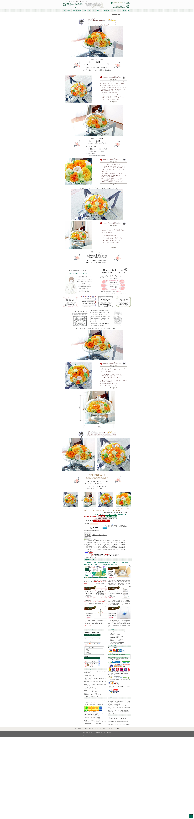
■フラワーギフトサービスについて (91, 693)
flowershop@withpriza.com (118, 642)
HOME (113, 14)
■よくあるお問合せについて (90, 688)
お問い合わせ (110, 728)
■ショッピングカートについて (90, 690)
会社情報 (79, 728)
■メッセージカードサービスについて (92, 691)
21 (87, 664)
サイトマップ (117, 728)
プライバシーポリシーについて (100, 728)
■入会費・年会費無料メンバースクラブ (92, 696)
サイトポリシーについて (88, 728)
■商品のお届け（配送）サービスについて (92, 694)
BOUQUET (117, 14)
